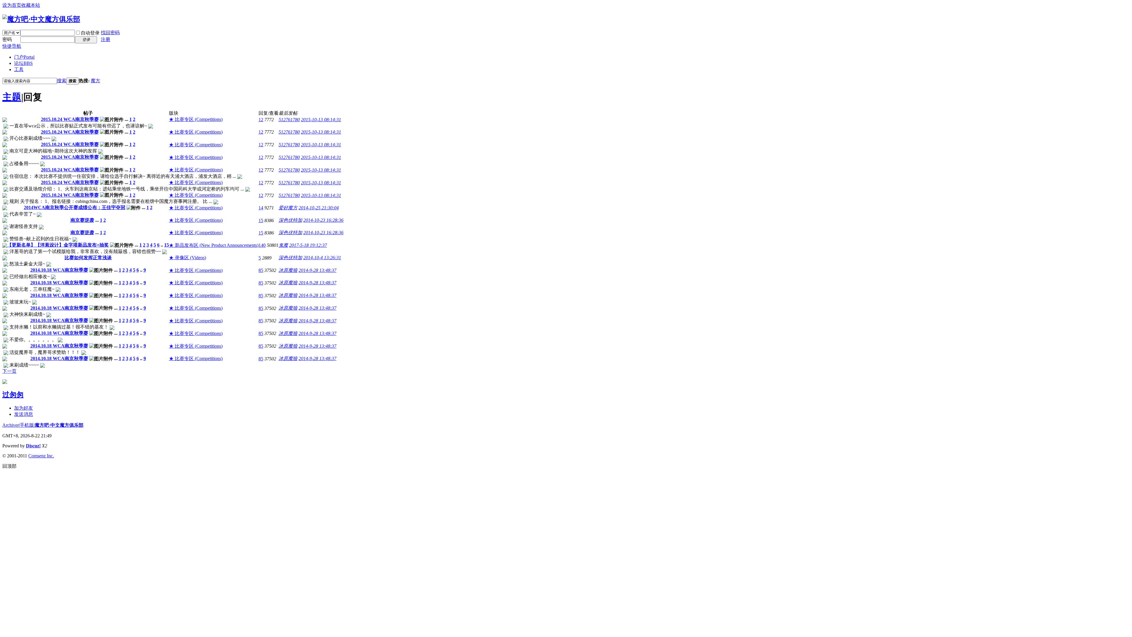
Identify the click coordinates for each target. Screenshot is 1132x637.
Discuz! (33, 445)
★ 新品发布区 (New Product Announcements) (214, 245)
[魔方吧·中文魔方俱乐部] (41, 19)
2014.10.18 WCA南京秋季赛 (59, 269)
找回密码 (110, 32)
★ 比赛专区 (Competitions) (196, 119)
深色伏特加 (290, 220)
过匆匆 (13, 394)
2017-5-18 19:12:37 (308, 245)
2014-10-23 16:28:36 (323, 220)
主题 (11, 97)
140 (262, 245)
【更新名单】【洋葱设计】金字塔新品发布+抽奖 (58, 244)
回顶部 (9, 466)
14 (261, 207)
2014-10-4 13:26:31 (322, 257)
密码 (7, 39)
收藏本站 (30, 5)
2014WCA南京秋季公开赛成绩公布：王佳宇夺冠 (74, 207)
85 (261, 270)
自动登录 (90, 32)
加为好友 (23, 408)
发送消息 (23, 414)
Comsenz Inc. (41, 455)
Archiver (10, 425)
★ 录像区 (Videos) (187, 257)
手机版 (27, 425)
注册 (105, 39)
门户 (24, 57)
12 (261, 119)
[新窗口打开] (4, 120)
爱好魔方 (288, 207)
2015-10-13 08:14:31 (321, 119)
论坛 (23, 63)
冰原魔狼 (288, 270)
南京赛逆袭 (82, 220)
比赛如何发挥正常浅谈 (88, 257)
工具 (19, 69)
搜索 (61, 80)
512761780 (289, 119)
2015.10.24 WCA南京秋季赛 (70, 119)
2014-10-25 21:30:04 (319, 207)
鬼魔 (283, 245)
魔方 (95, 80)
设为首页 (11, 5)
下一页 (9, 371)
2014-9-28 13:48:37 (317, 270)
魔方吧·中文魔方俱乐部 (59, 425)
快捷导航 (11, 46)
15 (261, 220)
